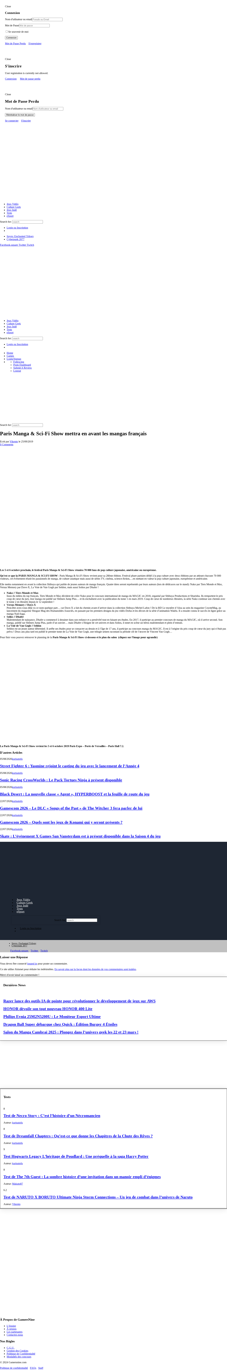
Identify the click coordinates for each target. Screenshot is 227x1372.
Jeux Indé (12, 210)
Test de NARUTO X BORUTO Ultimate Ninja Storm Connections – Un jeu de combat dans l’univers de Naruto (98, 1197)
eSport (10, 216)
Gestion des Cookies (17, 1350)
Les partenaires (14, 1331)
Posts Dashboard (22, 364)
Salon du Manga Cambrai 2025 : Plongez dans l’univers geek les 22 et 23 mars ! (70, 1032)
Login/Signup (14, 358)
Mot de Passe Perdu (15, 43)
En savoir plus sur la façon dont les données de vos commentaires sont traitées (95, 969)
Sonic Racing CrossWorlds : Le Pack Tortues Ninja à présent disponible (61, 780)
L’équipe (11, 1325)
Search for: (5, 221)
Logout (17, 370)
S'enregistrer (34, 43)
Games (10, 355)
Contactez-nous (15, 1334)
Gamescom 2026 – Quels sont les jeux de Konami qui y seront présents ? (61, 822)
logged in (32, 963)
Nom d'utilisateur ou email (19, 108)
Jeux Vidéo (12, 204)
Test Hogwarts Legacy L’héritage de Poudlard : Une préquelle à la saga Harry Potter (76, 1156)
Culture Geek (14, 207)
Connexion (11, 37)
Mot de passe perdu (30, 78)
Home (10, 352)
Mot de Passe (12, 25)
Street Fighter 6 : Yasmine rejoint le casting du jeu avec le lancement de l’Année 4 (69, 766)
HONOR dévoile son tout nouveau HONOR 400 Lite (47, 1009)
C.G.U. (10, 1347)
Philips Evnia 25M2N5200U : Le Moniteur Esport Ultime (52, 1016)
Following (18, 361)
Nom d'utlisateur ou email (18, 19)
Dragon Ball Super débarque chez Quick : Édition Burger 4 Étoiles (60, 1024)
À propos (11, 1328)
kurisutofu (17, 758)
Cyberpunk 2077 (15, 239)
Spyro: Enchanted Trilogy (20, 236)
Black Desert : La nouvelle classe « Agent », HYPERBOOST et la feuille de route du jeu (74, 794)
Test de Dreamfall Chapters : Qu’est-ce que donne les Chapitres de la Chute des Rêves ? (78, 1136)
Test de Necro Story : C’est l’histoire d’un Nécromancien (51, 1115)
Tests (9, 213)
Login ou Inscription (17, 227)
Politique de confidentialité (14, 1367)
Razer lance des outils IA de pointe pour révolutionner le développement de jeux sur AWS (79, 1001)
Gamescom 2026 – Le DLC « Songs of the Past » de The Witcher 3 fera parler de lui (71, 808)
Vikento (14, 441)
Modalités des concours (19, 1356)
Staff (40, 1367)
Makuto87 (17, 1183)
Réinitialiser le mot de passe (20, 115)
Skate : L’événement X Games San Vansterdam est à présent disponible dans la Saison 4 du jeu (80, 836)
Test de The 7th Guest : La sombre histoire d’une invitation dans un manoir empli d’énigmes (82, 1177)
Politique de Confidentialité (21, 1353)
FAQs (33, 1367)
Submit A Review (22, 367)
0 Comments (6, 444)
